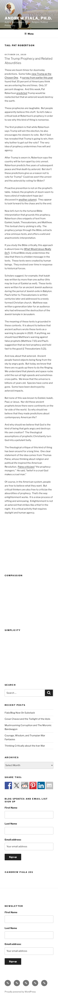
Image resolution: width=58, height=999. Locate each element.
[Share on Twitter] (16, 785)
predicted (22, 93)
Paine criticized (26, 466)
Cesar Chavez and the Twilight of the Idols (27, 719)
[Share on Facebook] (8, 785)
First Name (11, 807)
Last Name (11, 823)
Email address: (13, 839)
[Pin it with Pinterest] (33, 785)
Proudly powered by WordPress (20, 991)
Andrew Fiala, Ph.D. (28, 18)
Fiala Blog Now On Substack (20, 712)
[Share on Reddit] (24, 785)
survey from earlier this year (37, 77)
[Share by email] (49, 785)
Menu (31, 33)
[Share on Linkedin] (41, 785)
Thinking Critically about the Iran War (25, 745)
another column (27, 199)
